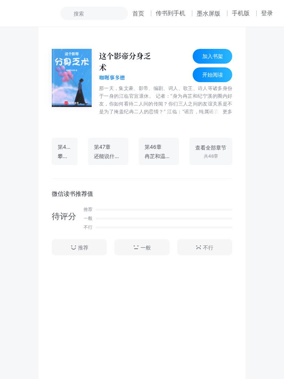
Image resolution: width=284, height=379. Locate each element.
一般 (146, 247)
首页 (138, 13)
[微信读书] (35, 13)
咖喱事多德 (112, 77)
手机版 (241, 13)
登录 (267, 13)
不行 (208, 247)
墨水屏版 (208, 13)
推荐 (83, 247)
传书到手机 (170, 13)
